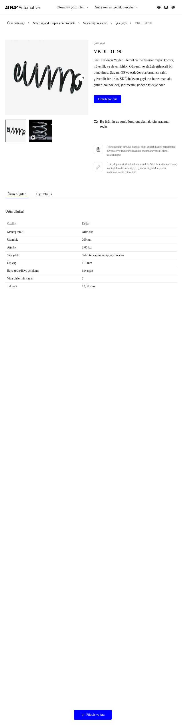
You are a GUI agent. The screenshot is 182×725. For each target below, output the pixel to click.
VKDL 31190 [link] (143, 23)
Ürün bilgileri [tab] (17, 194)
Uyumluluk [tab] (44, 194)
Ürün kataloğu (16, 23)
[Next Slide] (82, 77)
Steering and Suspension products (54, 23)
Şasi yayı (121, 23)
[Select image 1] (15, 131)
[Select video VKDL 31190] (40, 131)
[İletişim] (166, 7)
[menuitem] (73, 7)
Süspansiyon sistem (95, 23)
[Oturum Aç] (173, 7)
